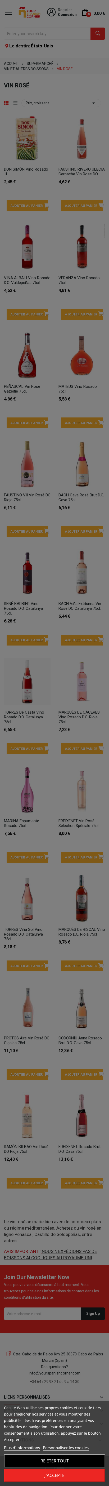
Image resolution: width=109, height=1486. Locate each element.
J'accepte (54, 1475)
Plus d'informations (22, 1447)
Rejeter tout (54, 1461)
